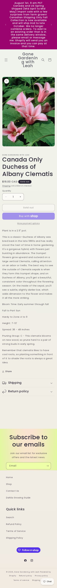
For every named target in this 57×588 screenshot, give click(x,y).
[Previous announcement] (5, 24)
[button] (6, 60)
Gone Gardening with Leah (27, 572)
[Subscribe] (47, 465)
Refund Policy (14, 524)
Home (9, 477)
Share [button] (8, 371)
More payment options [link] (28, 223)
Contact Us (12, 490)
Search (10, 517)
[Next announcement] (51, 24)
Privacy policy (41, 575)
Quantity (6, 190)
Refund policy (25, 575)
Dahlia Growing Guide (18, 497)
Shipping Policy (14, 537)
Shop (9, 484)
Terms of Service (16, 531)
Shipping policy (39, 580)
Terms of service (21, 580)
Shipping (6, 186)
